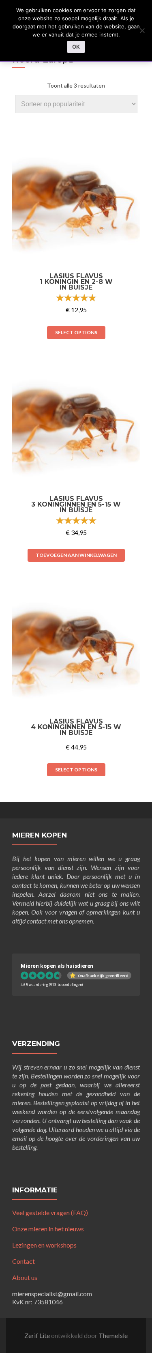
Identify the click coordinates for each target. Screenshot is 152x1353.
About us (24, 1277)
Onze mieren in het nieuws (48, 1229)
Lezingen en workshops (44, 1245)
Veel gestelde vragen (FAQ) (50, 1212)
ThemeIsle (113, 1335)
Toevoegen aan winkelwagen (76, 555)
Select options (76, 332)
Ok (76, 46)
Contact (23, 1261)
